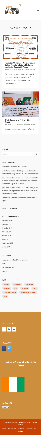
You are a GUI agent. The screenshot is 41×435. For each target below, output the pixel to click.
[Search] (36, 154)
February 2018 (6, 235)
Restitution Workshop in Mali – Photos (14, 167)
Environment (29, 284)
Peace (34, 288)
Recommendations (8, 267)
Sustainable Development (28, 292)
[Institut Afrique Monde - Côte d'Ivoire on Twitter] (9, 348)
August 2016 (6, 247)
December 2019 (7, 224)
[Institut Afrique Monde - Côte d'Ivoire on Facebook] (4, 329)
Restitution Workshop (10, 292)
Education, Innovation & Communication (15, 260)
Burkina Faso (17, 284)
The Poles (21, 429)
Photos (4, 264)
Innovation (7, 288)
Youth (5, 296)
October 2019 (6, 232)
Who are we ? (12, 429)
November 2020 (7, 220)
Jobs (15, 288)
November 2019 (7, 228)
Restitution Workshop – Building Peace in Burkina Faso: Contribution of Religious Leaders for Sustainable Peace (20, 65)
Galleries (20, 431)
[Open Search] (32, 10)
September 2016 (7, 243)
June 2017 (5, 239)
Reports (20, 69)
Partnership (25, 288)
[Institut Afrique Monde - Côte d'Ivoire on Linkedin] (9, 329)
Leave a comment (29, 69)
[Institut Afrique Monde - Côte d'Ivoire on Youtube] (14, 329)
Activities (6, 284)
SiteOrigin (20, 425)
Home (4, 429)
